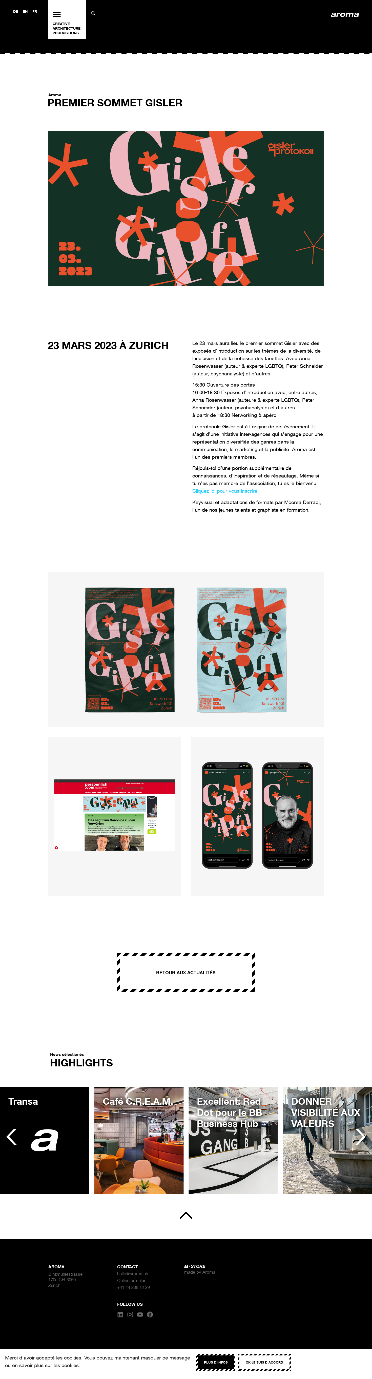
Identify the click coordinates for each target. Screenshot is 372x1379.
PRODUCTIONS (66, 33)
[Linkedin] (120, 1314)
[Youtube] (140, 1314)
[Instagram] (130, 1314)
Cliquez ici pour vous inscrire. (225, 491)
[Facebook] (150, 1314)
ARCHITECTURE (66, 28)
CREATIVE (61, 24)
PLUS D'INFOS (216, 1362)
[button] (11, 1136)
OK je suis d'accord (264, 1362)
